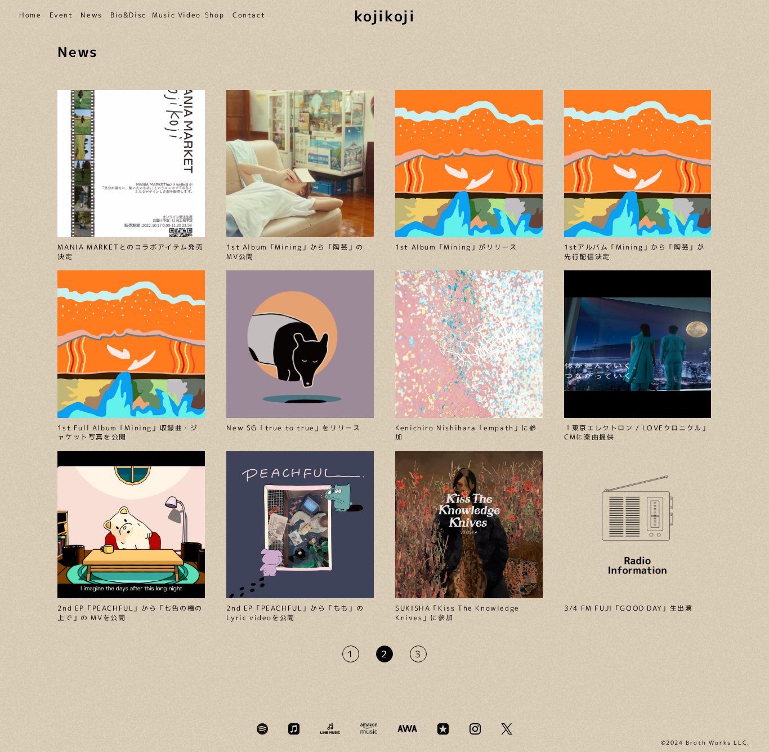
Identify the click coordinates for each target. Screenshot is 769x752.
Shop (213, 15)
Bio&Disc (125, 15)
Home (28, 15)
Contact (246, 15)
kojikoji (384, 16)
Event (60, 15)
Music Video (173, 15)
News (90, 15)
